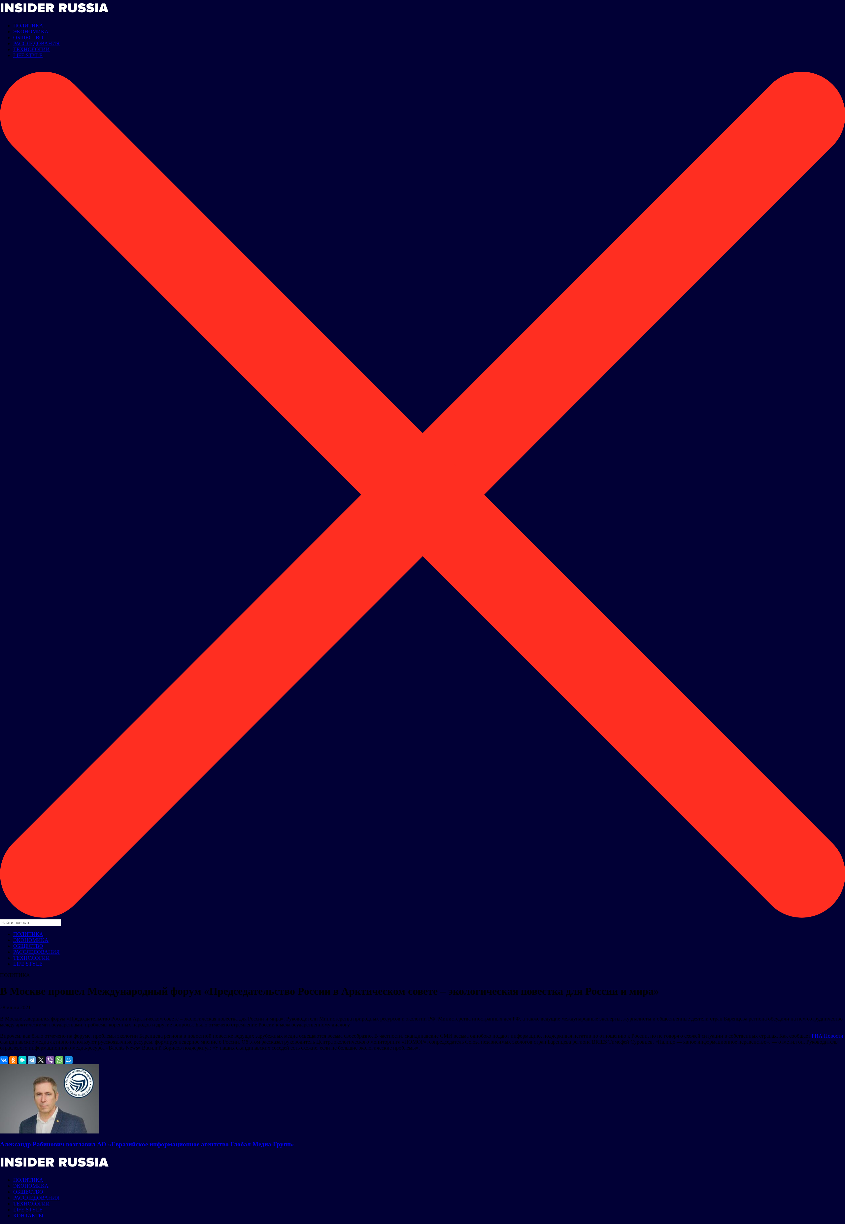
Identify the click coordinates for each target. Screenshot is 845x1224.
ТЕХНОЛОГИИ (31, 49)
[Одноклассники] (13, 1060)
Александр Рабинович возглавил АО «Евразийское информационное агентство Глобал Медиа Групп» (147, 1144)
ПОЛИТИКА (28, 25)
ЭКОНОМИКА (31, 31)
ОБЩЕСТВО (28, 37)
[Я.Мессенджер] (22, 1060)
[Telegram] (32, 1060)
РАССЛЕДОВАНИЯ (36, 43)
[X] (41, 1060)
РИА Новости (827, 1036)
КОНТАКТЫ (28, 1215)
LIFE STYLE (28, 55)
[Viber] (50, 1060)
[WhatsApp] (59, 1060)
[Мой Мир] (69, 1060)
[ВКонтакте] (4, 1060)
